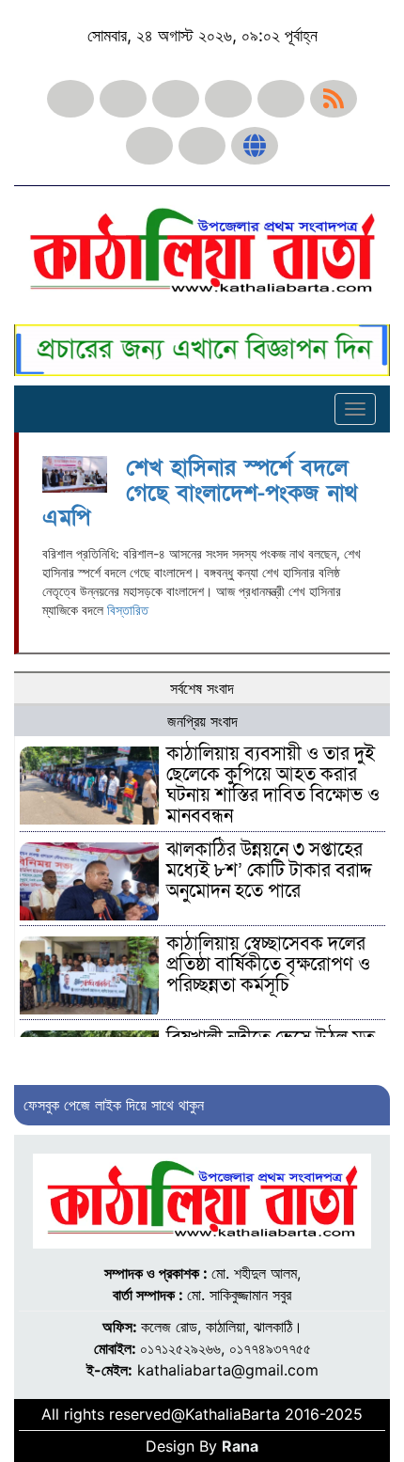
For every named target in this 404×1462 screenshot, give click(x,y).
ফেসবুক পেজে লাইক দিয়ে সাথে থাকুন (113, 1104)
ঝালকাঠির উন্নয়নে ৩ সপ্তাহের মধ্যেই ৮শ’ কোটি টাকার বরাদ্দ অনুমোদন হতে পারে (269, 871)
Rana (240, 1446)
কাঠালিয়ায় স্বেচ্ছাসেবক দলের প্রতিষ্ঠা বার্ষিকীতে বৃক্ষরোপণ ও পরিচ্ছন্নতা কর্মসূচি (268, 965)
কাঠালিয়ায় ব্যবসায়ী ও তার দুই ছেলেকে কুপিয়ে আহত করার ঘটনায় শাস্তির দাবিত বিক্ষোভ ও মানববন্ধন (273, 785)
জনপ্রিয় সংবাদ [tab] (202, 721)
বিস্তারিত (127, 610)
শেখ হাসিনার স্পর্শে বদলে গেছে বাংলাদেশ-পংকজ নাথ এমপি (199, 492)
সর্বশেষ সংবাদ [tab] (202, 688)
